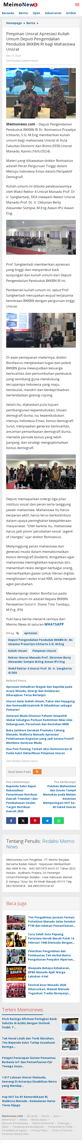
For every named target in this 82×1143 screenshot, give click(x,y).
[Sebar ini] (11, 820)
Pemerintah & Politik (60, 1126)
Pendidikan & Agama (14, 1130)
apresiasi (30, 633)
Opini (56, 1116)
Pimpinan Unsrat (44, 651)
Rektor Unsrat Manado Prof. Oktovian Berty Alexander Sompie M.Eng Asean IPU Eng (39, 660)
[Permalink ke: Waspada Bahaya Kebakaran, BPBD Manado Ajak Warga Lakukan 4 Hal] (16, 973)
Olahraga (63, 1123)
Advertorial (8, 1119)
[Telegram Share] (47, 820)
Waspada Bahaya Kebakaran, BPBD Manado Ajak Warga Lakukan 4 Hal (49, 972)
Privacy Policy (39, 1130)
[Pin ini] (35, 820)
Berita (45, 1116)
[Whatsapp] (59, 820)
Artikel (23, 1119)
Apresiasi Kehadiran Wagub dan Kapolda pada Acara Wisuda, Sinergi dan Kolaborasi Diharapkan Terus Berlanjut (39, 691)
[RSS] (37, 771)
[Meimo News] (20, 4)
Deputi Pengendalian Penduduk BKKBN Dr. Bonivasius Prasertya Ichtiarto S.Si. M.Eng (40, 642)
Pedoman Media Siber (15, 1134)
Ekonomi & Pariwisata (15, 1123)
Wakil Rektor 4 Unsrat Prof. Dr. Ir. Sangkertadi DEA (40, 670)
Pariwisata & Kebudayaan (28, 1126)
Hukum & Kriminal (43, 1123)
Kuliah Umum (17, 651)
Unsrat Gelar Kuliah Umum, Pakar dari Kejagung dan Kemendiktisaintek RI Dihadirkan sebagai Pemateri (40, 705)
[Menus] (77, 5)
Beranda (32, 1116)
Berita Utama (39, 1119)
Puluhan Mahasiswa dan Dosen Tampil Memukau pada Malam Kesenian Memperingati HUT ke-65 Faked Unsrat (59, 794)
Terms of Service (62, 1130)
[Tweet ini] (23, 820)
